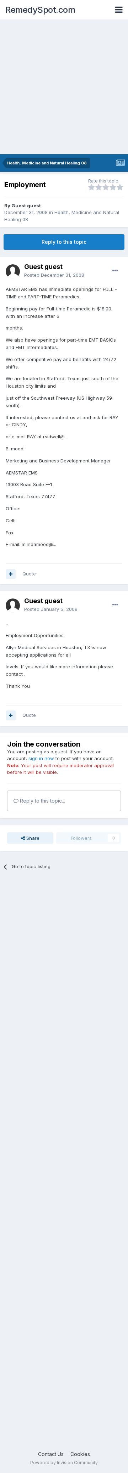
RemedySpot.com (40, 10)
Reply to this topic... (41, 801)
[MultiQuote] (11, 574)
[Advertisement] (64, 87)
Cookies (80, 1454)
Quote (29, 574)
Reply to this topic (64, 242)
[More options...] (115, 270)
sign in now (41, 758)
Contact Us (51, 1454)
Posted (54, 275)
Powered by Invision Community (64, 1462)
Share (32, 838)
